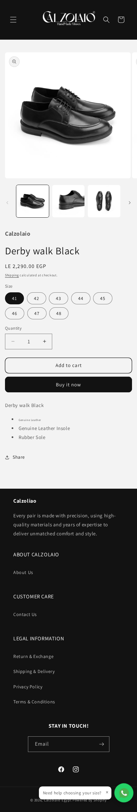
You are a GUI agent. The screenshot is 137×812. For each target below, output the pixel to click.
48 (59, 313)
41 (14, 298)
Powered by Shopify (89, 800)
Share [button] (19, 457)
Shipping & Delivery (34, 671)
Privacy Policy (27, 687)
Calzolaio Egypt (58, 800)
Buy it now (68, 384)
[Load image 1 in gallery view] (32, 201)
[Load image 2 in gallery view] (68, 201)
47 (37, 313)
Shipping (12, 275)
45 (102, 298)
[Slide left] (7, 202)
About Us (23, 572)
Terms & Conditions (34, 702)
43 (58, 298)
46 (14, 313)
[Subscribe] (101, 744)
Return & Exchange (33, 656)
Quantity (13, 328)
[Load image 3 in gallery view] (104, 201)
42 (36, 298)
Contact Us (25, 614)
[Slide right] (129, 202)
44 (80, 298)
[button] (13, 19)
